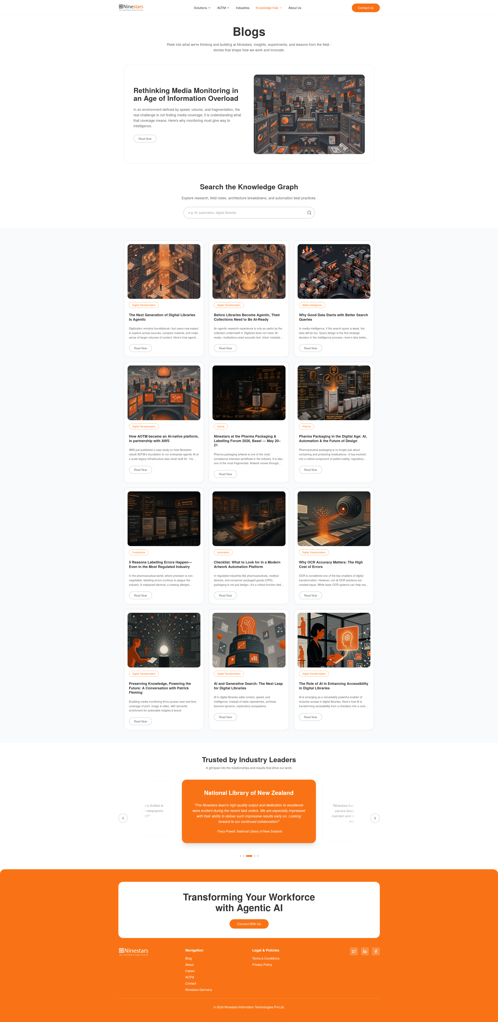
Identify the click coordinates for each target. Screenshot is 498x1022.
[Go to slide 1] (240, 856)
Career (190, 971)
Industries (242, 7)
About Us (294, 7)
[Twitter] (354, 951)
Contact (190, 983)
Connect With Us (249, 924)
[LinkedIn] (365, 951)
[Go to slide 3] (247, 856)
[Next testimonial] (375, 818)
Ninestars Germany (198, 989)
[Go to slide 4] (252, 856)
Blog (188, 958)
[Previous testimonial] (123, 818)
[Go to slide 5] (257, 856)
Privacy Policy (262, 964)
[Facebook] (376, 951)
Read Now (145, 139)
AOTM (221, 7)
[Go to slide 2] (243, 856)
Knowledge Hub (267, 7)
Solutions (200, 7)
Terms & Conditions (265, 958)
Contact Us (366, 7)
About (189, 964)
